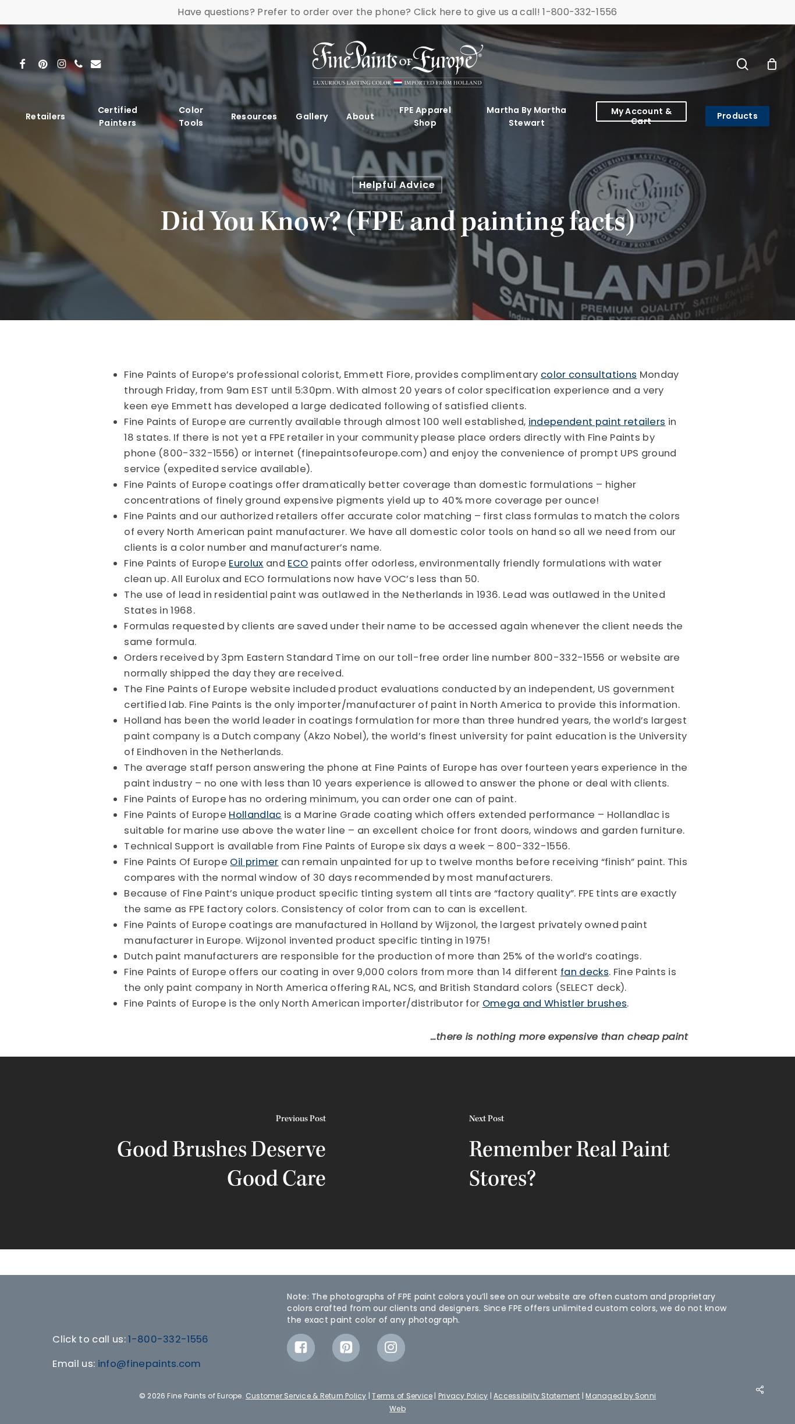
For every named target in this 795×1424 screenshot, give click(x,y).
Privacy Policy (463, 1396)
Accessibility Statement (537, 1396)
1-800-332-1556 (168, 1339)
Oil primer (254, 862)
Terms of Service (402, 1396)
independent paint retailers (597, 421)
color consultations (589, 374)
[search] (743, 64)
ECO (298, 563)
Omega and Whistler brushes (554, 1003)
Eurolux (246, 563)
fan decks (584, 972)
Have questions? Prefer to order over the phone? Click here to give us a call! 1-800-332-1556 (397, 12)
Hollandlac (255, 814)
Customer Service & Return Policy (306, 1396)
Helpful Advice (397, 185)
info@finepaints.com (149, 1363)
